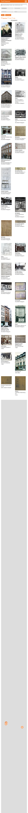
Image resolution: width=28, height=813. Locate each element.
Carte (10, 18)
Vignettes (4, 18)
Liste (14, 18)
